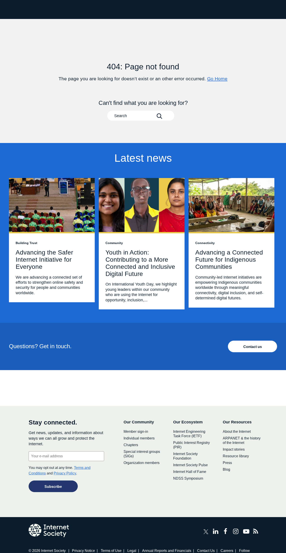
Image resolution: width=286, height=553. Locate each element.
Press (227, 463)
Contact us (252, 347)
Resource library (236, 456)
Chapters (131, 445)
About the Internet (237, 431)
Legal (131, 551)
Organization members (142, 463)
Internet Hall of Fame (189, 472)
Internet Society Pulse (190, 465)
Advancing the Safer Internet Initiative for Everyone (52, 240)
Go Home (217, 78)
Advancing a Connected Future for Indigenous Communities (231, 243)
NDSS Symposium (188, 478)
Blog (226, 469)
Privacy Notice (83, 551)
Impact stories (234, 449)
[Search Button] (159, 116)
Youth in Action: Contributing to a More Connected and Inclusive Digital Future (142, 243)
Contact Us (206, 551)
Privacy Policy (65, 473)
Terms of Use (111, 551)
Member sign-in (136, 431)
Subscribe (53, 487)
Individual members (139, 438)
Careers (227, 551)
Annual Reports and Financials (166, 551)
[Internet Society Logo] (49, 530)
